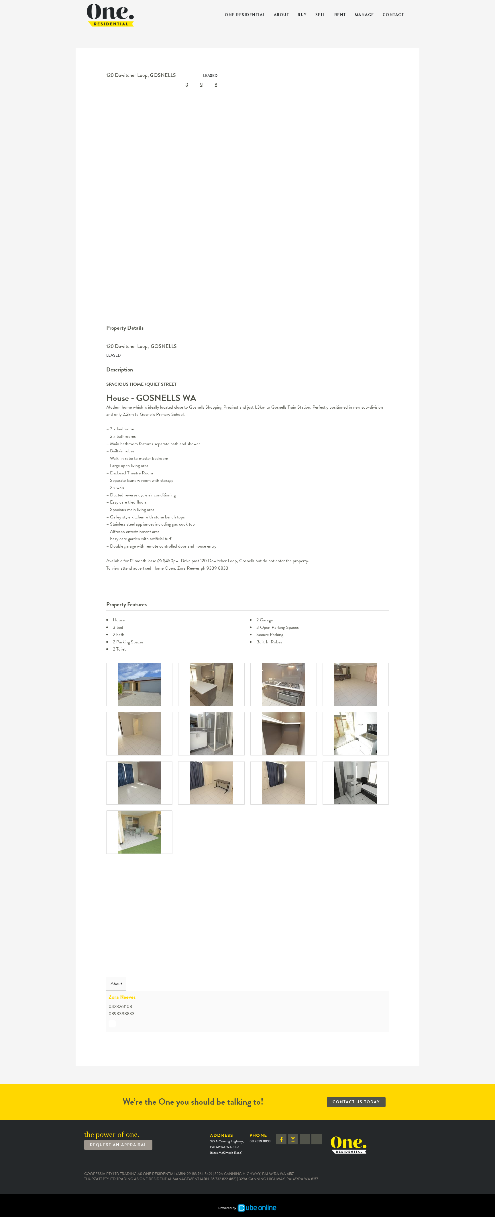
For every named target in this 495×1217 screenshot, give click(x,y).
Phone (260, 1138)
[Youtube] (316, 1139)
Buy (302, 15)
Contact (393, 15)
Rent (340, 15)
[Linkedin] (305, 1139)
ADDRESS (227, 1144)
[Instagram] (293, 1139)
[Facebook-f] (281, 1139)
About (281, 15)
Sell (320, 15)
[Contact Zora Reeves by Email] (112, 1023)
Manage (364, 15)
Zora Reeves (122, 997)
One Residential (245, 15)
